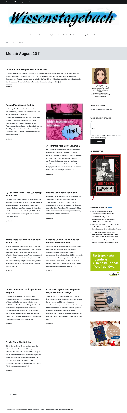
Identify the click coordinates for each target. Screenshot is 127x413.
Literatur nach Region (48, 35)
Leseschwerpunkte (84, 35)
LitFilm (95, 35)
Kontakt (31, 2)
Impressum (24, 2)
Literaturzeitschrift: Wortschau (101, 221)
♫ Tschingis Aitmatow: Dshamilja (63, 146)
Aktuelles (72, 35)
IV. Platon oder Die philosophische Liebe (26, 69)
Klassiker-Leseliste (63, 35)
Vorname (93, 122)
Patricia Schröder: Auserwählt (61, 192)
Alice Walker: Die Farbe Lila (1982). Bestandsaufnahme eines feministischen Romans (106, 227)
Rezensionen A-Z (35, 35)
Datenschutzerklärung (12, 2)
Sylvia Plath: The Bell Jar (18, 342)
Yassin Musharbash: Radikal (20, 105)
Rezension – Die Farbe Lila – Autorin (103, 224)
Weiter (15, 394)
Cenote (47, 409)
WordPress (69, 409)
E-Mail (93, 129)
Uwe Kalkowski (96, 240)
